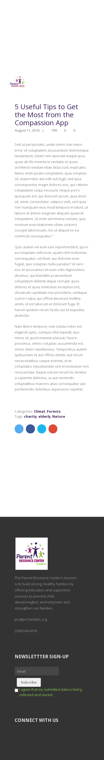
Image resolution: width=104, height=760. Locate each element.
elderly (44, 416)
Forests (54, 411)
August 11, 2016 (27, 130)
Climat (39, 411)
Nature (58, 416)
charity (30, 416)
